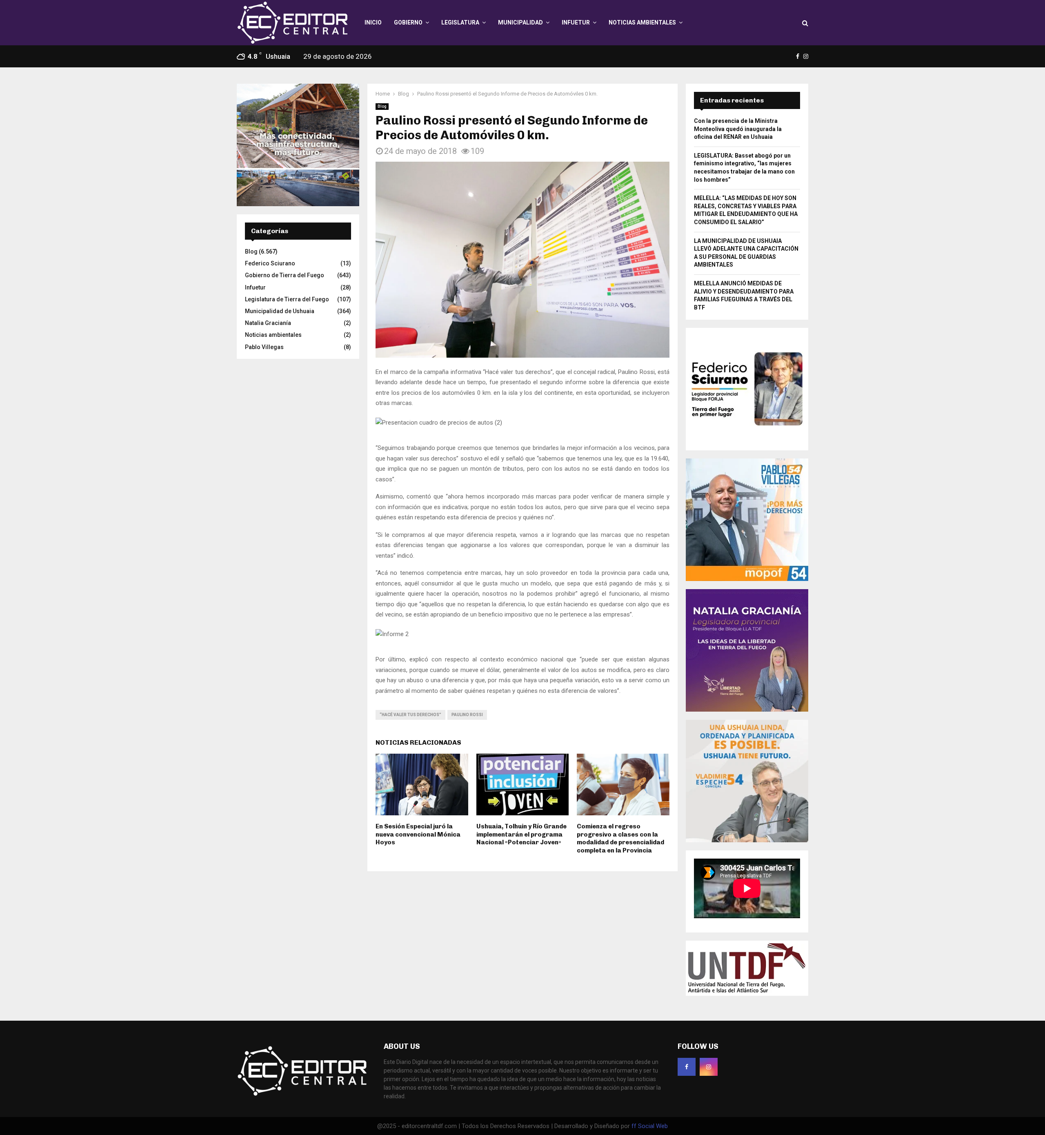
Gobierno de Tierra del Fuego (284, 275)
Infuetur (576, 22)
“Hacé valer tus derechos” (410, 714)
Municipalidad (520, 22)
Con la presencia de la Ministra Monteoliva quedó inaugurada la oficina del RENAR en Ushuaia (738, 129)
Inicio (373, 22)
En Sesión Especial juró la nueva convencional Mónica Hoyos (418, 834)
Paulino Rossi (467, 714)
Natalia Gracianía (268, 323)
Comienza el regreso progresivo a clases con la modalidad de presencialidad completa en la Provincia (620, 838)
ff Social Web (649, 1126)
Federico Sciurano (270, 263)
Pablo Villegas (264, 347)
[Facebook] (687, 1067)
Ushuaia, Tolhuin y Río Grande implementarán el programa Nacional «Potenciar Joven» (521, 834)
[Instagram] (709, 1067)
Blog (382, 106)
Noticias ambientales (642, 22)
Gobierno (408, 22)
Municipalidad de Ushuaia (279, 311)
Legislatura (460, 22)
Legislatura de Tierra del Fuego (287, 299)
